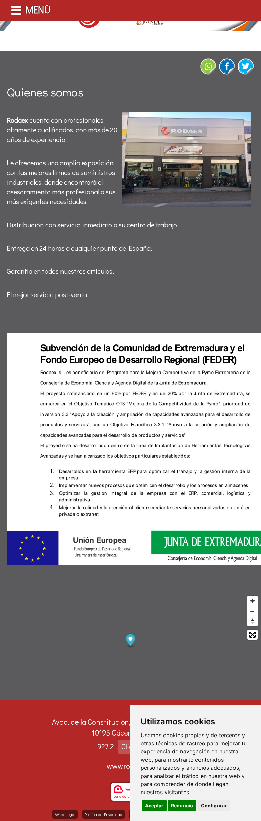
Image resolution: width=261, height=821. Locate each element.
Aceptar (154, 805)
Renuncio (182, 805)
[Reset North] (252, 621)
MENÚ (37, 9)
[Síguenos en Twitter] (245, 66)
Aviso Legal (65, 814)
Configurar (214, 805)
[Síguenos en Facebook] (227, 66)
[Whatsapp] (208, 66)
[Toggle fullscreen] (252, 635)
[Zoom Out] (252, 611)
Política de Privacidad (103, 814)
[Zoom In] (252, 601)
